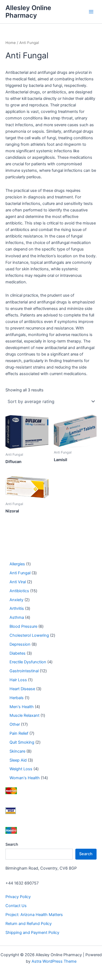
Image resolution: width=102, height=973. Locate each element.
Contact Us (16, 905)
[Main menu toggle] (91, 11)
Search (11, 844)
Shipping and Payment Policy (32, 932)
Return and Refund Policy (28, 923)
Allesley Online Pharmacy (28, 11)
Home (10, 42)
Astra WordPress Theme (54, 961)
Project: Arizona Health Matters (34, 914)
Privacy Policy (18, 896)
